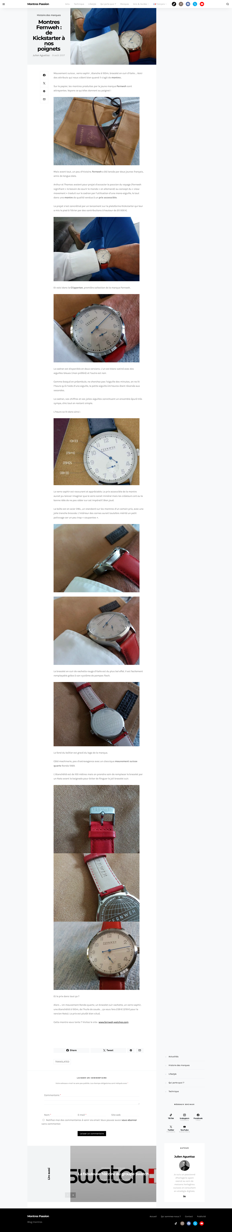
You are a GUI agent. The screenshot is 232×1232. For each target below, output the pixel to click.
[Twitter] (195, 4)
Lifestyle (92, 4)
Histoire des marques (49, 15)
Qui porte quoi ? (108, 4)
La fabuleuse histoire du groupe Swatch (113, 1174)
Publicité (201, 1216)
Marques (124, 4)
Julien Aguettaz (41, 55)
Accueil (153, 1216)
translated (62, 1061)
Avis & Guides (140, 4)
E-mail (82, 1114)
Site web (116, 1114)
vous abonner (129, 1120)
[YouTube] (202, 4)
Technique (79, 4)
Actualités (173, 1056)
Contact (189, 1216)
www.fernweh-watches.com (113, 1022)
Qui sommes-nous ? (171, 1216)
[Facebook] (188, 4)
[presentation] (67, 1195)
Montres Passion (38, 4)
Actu (67, 4)
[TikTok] (174, 4)
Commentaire (52, 1095)
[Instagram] (181, 4)
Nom (47, 1114)
